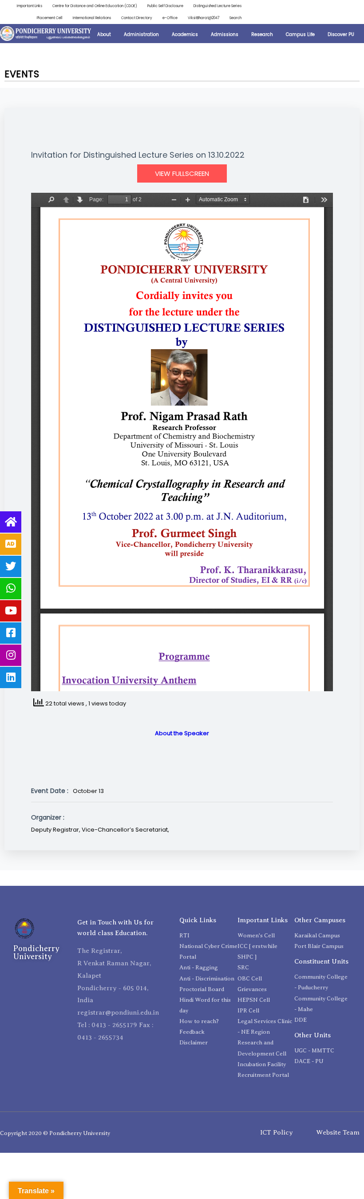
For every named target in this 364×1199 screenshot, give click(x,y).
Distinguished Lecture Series (217, 5)
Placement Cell (50, 17)
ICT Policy (276, 1132)
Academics (185, 34)
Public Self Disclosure (165, 5)
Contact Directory (136, 17)
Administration (141, 34)
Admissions (224, 34)
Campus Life (300, 34)
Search (235, 17)
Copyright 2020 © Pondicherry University (55, 1133)
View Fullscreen (182, 173)
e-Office (170, 17)
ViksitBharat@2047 (203, 17)
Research (262, 34)
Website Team (338, 1132)
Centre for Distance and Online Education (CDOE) (94, 5)
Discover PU (341, 34)
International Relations (92, 17)
